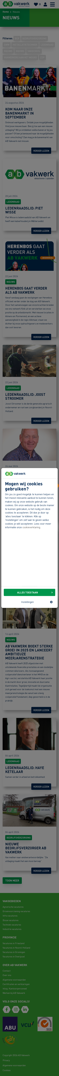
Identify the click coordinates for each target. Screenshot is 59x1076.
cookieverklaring (31, 527)
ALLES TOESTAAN (27, 592)
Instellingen (27, 602)
